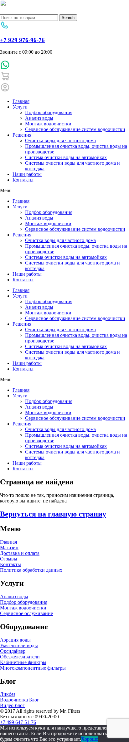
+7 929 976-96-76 (22, 40)
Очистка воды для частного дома (60, 140)
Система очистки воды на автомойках (66, 157)
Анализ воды (39, 118)
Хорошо (89, 739)
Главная (21, 101)
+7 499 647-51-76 (18, 722)
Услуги (20, 106)
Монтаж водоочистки (48, 123)
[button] (64, 190)
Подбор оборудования (48, 112)
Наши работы (27, 174)
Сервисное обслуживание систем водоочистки (75, 129)
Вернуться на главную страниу (53, 514)
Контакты (23, 179)
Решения (22, 135)
